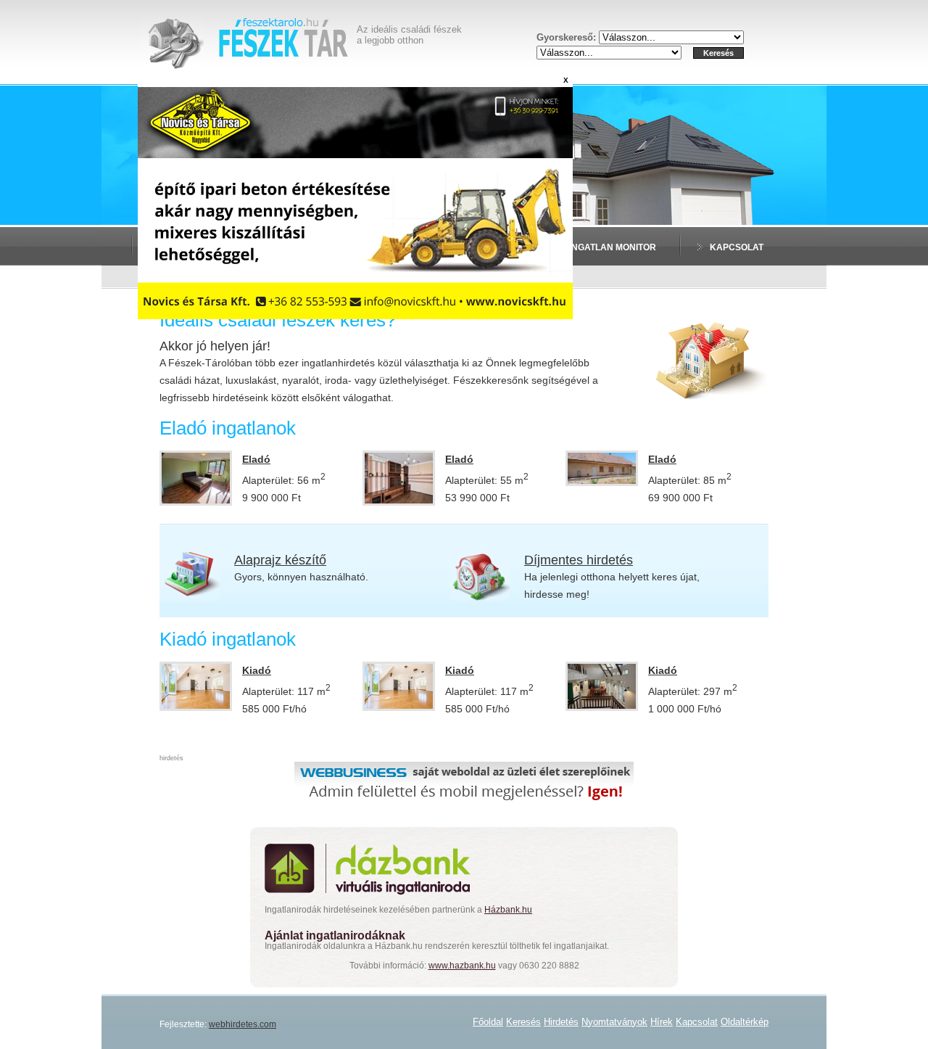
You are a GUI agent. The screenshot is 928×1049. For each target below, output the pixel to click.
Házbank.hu (508, 910)
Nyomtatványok (614, 1021)
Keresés (523, 1021)
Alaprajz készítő (280, 560)
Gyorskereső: (567, 37)
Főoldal (488, 1021)
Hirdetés (561, 1021)
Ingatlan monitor (612, 247)
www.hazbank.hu (462, 965)
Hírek (661, 1021)
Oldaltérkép (744, 1021)
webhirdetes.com (242, 1024)
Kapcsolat (736, 247)
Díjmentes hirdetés (578, 560)
